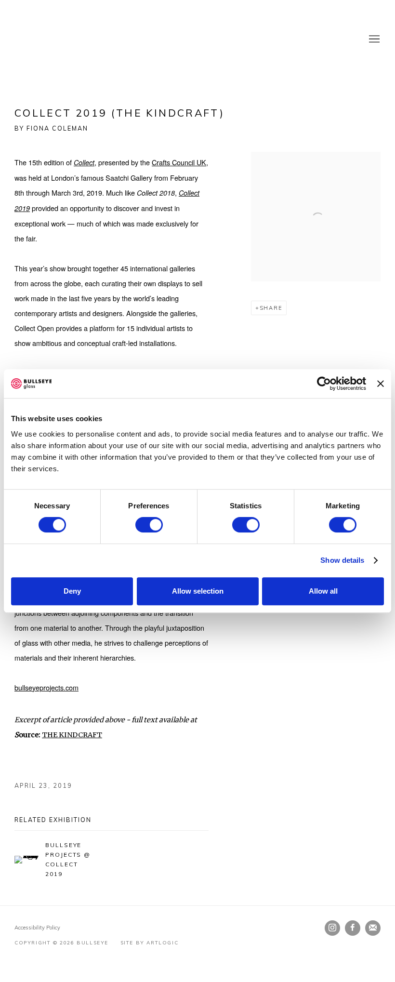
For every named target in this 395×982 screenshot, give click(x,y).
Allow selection (198, 591)
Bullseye (110, 39)
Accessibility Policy (37, 927)
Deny (72, 591)
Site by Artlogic (149, 943)
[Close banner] (380, 383)
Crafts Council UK (179, 162)
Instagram (332, 928)
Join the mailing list (373, 928)
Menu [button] (373, 39)
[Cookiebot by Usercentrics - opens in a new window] (324, 383)
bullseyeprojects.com (46, 687)
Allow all (323, 591)
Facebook (352, 928)
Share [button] (271, 308)
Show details (342, 560)
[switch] (149, 524)
